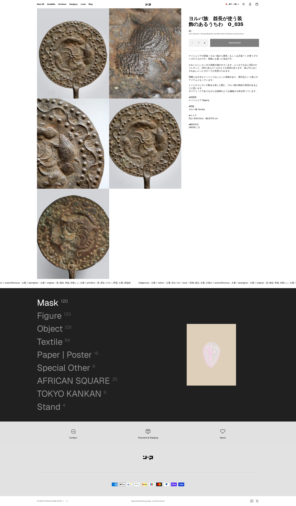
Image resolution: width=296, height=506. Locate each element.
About (223, 437)
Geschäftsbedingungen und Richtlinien (148, 501)
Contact (73, 437)
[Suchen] (243, 4)
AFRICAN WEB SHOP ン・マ (56, 501)
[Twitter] (257, 501)
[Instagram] (252, 501)
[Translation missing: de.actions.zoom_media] (73, 53)
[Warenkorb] (256, 4)
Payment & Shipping (148, 437)
